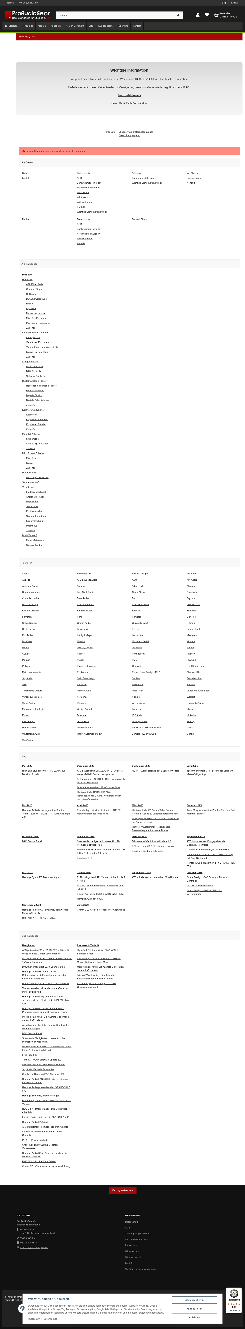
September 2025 (141, 766)
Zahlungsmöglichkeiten (137, 1233)
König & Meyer (84, 635)
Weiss (190, 727)
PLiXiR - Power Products (200, 885)
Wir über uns (132, 1251)
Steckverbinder (34, 545)
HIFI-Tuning (28, 629)
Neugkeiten (28, 945)
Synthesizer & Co (31, 482)
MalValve (27, 641)
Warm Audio (28, 703)
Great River (83, 721)
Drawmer (82, 715)
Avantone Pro (84, 573)
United (190, 733)
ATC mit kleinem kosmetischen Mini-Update (155, 877)
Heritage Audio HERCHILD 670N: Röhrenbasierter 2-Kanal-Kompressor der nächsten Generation (99, 795)
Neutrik (190, 647)
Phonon (191, 653)
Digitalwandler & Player (34, 381)
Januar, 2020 (84, 872)
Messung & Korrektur (37, 477)
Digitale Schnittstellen (37, 400)
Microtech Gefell (140, 641)
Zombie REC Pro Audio (144, 733)
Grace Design (29, 623)
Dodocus (81, 703)
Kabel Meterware (35, 540)
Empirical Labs (84, 610)
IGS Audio (137, 715)
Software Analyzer (35, 376)
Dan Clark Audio (85, 592)
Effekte (30, 303)
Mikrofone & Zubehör (33, 453)
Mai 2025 (27, 805)
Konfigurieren (194, 1308)
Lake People (28, 721)
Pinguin (26, 660)
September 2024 (196, 836)
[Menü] (240, 1290)
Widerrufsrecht (133, 1257)
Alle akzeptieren (194, 1300)
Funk (79, 616)
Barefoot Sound (30, 610)
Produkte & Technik (88, 945)
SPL (24, 684)
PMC (134, 660)
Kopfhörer (31, 414)
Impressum (34, 1318)
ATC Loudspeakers (87, 579)
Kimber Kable (194, 629)
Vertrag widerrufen (122, 1190)
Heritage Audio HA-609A (90, 898)
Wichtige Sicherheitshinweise (140, 1269)
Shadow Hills (193, 672)
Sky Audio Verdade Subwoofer (148, 851)
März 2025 (137, 805)
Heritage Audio (140, 721)
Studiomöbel (32, 438)
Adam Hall (137, 586)
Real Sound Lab (195, 666)
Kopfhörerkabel (34, 511)
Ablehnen (194, 1317)
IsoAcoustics (83, 629)
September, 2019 (141, 872)
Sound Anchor (194, 678)
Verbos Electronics (32, 696)
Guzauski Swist (140, 623)
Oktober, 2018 (194, 872)
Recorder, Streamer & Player (41, 385)
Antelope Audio (30, 586)
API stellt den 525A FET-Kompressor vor (153, 846)
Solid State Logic (86, 678)
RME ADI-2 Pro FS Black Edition (39, 918)
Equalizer (31, 308)
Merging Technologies (33, 709)
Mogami (191, 641)
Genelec (191, 616)
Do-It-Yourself (29, 535)
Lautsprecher (33, 337)
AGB (127, 1227)
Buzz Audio (83, 598)
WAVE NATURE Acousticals (146, 727)
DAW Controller (34, 371)
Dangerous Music (31, 592)
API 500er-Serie (34, 284)
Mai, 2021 (27, 872)
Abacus (191, 586)
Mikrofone (31, 458)
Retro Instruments (31, 672)
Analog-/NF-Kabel (35, 496)
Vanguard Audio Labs (198, 690)
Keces (135, 629)
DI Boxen (31, 294)
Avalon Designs (140, 573)
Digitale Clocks (34, 395)
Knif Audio (27, 635)
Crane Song (138, 592)
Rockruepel (83, 672)
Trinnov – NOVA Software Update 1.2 (151, 841)
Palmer (80, 653)
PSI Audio (27, 666)
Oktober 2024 (139, 836)
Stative (29, 463)
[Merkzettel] (207, 15)
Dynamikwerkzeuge (36, 298)
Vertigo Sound (84, 709)
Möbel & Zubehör (31, 434)
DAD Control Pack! (32, 841)
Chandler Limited (31, 598)
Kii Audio (191, 715)
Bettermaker (193, 604)
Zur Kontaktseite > (129, 95)
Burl (134, 598)
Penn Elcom (138, 653)
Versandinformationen (136, 1239)
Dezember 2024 (30, 836)
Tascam (191, 684)
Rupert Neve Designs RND (146, 672)
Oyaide (26, 653)
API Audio (192, 579)
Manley (190, 721)
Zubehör (30, 327)
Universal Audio (85, 727)
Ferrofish (27, 616)
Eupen (25, 715)
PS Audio (191, 660)
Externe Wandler (35, 390)
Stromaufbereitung (36, 516)
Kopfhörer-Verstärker (37, 419)
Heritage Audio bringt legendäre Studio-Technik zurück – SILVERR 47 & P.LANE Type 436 (46, 813)
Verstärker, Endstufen (37, 342)
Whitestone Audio (31, 733)
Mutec (25, 647)
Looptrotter (138, 635)
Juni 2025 (192, 766)
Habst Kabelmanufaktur (89, 733)
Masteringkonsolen (36, 313)
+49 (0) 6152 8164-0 (28, 3)
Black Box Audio (140, 604)
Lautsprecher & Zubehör (35, 332)
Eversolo (136, 610)
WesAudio (27, 740)
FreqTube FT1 (84, 858)
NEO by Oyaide (85, 647)
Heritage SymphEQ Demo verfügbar (41, 877)
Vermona (81, 696)
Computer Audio (30, 361)
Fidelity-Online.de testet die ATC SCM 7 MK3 (100, 894)
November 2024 (85, 836)
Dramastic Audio (195, 703)
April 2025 (82, 805)
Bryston (191, 598)
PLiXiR (80, 660)
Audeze (26, 579)
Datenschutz (50, 1318)
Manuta (81, 641)
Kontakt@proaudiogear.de (34, 1247)
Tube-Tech (137, 690)
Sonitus (136, 678)
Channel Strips (34, 289)
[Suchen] (178, 15)
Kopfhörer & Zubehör (33, 409)
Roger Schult (29, 727)
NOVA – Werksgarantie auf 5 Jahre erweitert (155, 770)
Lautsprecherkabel (36, 492)
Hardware (27, 279)
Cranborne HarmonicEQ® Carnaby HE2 (208, 849)
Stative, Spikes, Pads (37, 352)
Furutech (137, 616)
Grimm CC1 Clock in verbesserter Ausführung (101, 909)
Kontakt (234, 3)
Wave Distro (138, 703)
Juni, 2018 (83, 905)
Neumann (137, 647)
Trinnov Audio (84, 690)
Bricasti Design (30, 604)
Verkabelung (28, 487)
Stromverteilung (34, 521)
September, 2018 (31, 905)
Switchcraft (138, 684)
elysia (190, 709)
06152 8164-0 (27, 1237)
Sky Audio (27, 678)
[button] (197, 15)
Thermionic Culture (32, 690)
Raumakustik (29, 472)
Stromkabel (32, 506)
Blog (224, 3)
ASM (134, 579)
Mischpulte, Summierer (38, 323)
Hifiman (191, 623)
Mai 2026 (27, 766)
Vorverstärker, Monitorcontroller (42, 347)
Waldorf (191, 696)
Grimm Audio (84, 623)
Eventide (191, 610)
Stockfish (81, 684)
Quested (136, 666)
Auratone (191, 573)
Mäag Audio (193, 635)
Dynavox (136, 709)
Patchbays (31, 525)
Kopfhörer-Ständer (36, 424)
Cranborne (192, 592)
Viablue (136, 696)
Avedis (25, 573)
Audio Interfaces (34, 366)
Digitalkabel (32, 501)
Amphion (81, 586)
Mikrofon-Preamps (36, 318)
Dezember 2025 (85, 766)
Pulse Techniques (86, 666)
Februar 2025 (194, 805)
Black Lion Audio (85, 604)
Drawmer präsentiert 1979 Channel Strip (98, 787)
